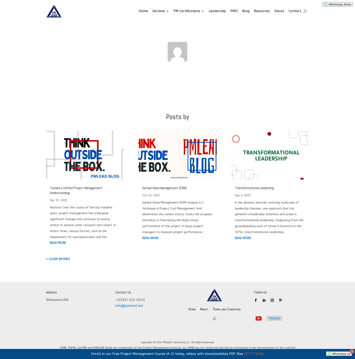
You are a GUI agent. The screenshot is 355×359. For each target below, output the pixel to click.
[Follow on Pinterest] (280, 300)
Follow (274, 318)
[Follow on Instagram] (272, 300)
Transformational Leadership (254, 188)
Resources (262, 11)
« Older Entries (58, 259)
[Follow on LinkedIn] (264, 300)
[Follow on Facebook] (255, 300)
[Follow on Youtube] (258, 318)
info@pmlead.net (129, 306)
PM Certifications (187, 11)
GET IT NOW (253, 354)
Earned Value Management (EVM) (164, 188)
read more (58, 243)
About (279, 11)
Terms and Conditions (227, 309)
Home (143, 11)
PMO (234, 11)
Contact (295, 11)
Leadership (217, 11)
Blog (245, 11)
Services (158, 11)
